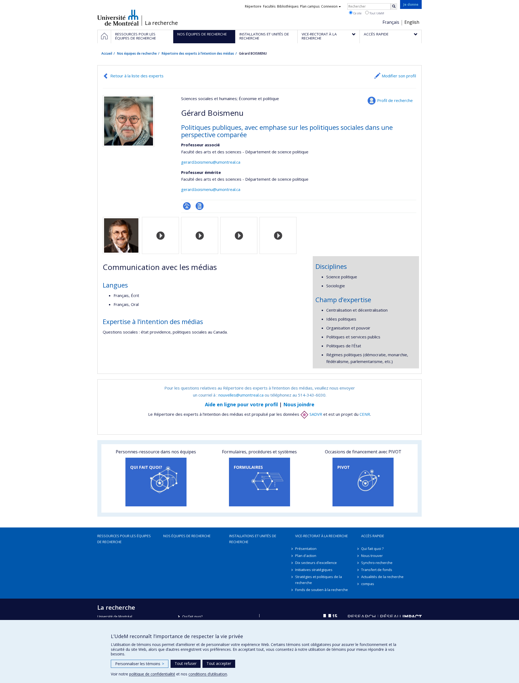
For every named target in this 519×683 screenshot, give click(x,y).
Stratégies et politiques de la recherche (318, 579)
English (411, 22)
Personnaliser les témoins (139, 663)
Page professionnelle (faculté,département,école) (187, 206)
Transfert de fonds (376, 569)
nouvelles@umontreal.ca (241, 395)
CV (199, 206)
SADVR (315, 414)
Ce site (356, 13)
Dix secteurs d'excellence (316, 562)
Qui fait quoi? (192, 616)
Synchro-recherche (376, 562)
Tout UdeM (376, 13)
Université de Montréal (118, 17)
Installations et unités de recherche (252, 538)
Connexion (329, 6)
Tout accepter (219, 663)
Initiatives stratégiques (313, 569)
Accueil (106, 53)
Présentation (306, 548)
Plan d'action (305, 555)
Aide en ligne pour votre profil (241, 404)
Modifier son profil (399, 75)
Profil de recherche (395, 100)
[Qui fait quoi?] (156, 482)
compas (367, 583)
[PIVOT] (363, 482)
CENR (365, 414)
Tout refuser (186, 663)
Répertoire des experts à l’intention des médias (198, 53)
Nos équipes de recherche (137, 53)
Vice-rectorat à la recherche (321, 535)
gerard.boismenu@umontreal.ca (210, 162)
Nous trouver (372, 555)
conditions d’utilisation (207, 674)
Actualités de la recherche (382, 576)
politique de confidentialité (152, 674)
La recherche (161, 23)
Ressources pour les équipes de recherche (124, 538)
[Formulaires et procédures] (259, 482)
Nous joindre (298, 404)
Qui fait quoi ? (372, 548)
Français (390, 22)
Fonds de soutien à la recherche (321, 589)
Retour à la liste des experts (137, 75)
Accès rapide (372, 535)
